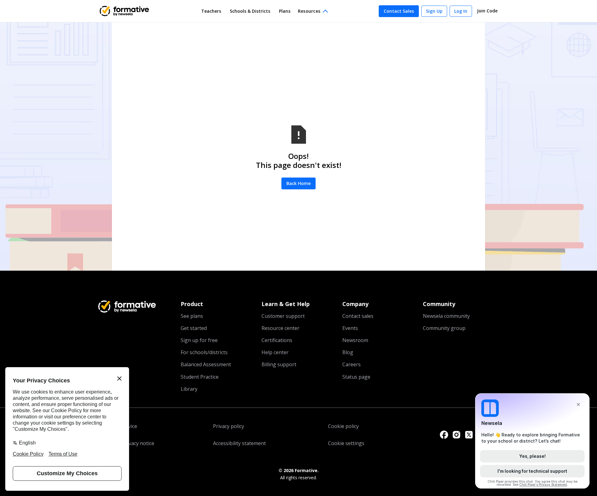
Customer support (283, 316)
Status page (356, 376)
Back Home (298, 183)
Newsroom (355, 340)
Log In (460, 11)
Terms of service (117, 426)
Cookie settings (346, 443)
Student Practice (200, 376)
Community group (444, 328)
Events (350, 328)
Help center (275, 352)
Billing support (278, 364)
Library (189, 389)
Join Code (487, 11)
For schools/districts (204, 352)
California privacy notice (126, 443)
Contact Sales (399, 11)
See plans (192, 316)
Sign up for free (199, 340)
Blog (347, 352)
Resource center (280, 328)
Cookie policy (343, 426)
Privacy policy (228, 426)
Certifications (276, 340)
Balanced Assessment (206, 364)
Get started (194, 328)
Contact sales (357, 316)
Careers (351, 364)
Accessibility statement (239, 443)
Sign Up (434, 11)
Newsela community (446, 316)
